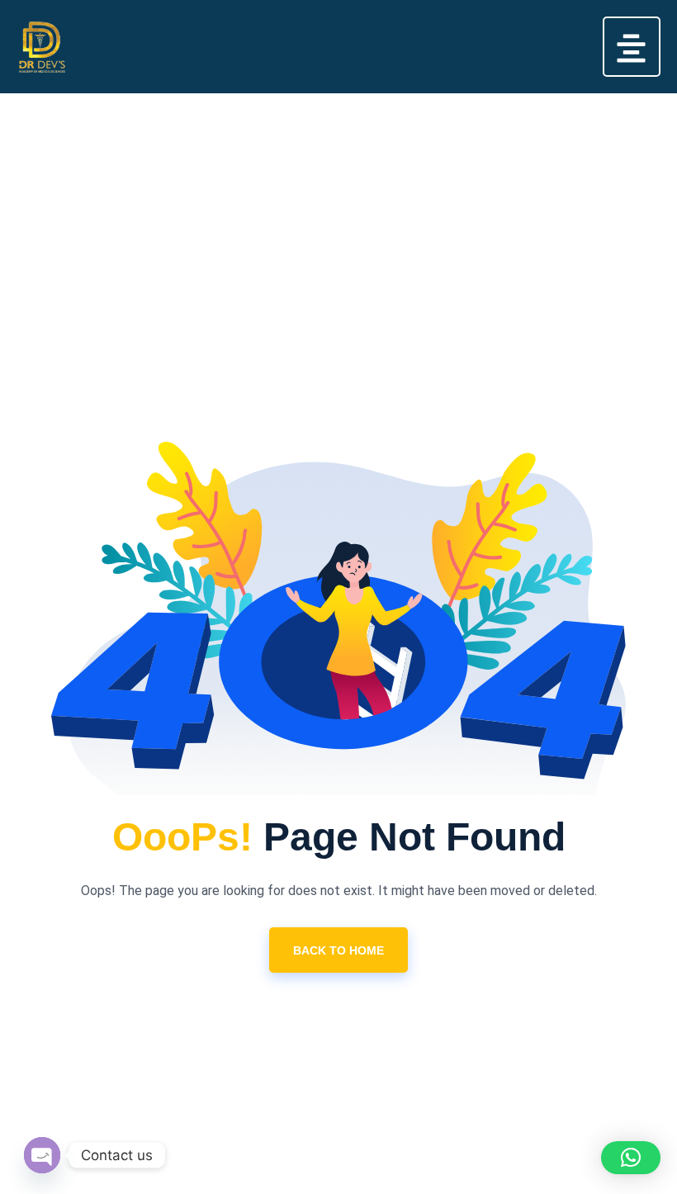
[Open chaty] (42, 1155)
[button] (631, 47)
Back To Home (338, 950)
